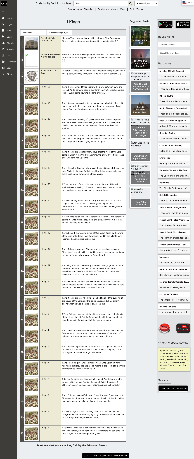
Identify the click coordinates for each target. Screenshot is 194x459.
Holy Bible (164, 182)
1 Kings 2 (45, 411)
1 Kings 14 (45, 216)
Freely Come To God (140, 41)
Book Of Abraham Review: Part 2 (140, 110)
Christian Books (167, 133)
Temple (139, 9)
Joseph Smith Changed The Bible (174, 207)
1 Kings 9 (45, 297)
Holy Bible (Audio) (168, 195)
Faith (132, 9)
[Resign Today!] (164, 328)
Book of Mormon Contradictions (174, 108)
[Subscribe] (183, 328)
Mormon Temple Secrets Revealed (174, 282)
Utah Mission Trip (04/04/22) (140, 157)
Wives (122, 9)
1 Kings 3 (45, 395)
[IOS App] (183, 24)
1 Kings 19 (45, 135)
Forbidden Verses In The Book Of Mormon (174, 170)
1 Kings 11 (45, 265)
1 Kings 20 (45, 119)
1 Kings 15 (45, 200)
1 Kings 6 (45, 346)
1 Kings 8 (45, 314)
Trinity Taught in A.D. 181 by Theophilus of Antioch (140, 177)
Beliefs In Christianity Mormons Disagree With (174, 83)
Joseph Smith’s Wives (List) (172, 244)
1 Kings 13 (45, 233)
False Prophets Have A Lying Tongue (50, 55)
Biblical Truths (166, 96)
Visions (114, 9)
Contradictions (75, 9)
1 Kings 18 (45, 151)
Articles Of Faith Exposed (171, 71)
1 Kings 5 (45, 362)
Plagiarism (89, 9)
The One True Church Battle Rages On (140, 63)
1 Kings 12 (45, 249)
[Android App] (165, 24)
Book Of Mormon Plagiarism (172, 120)
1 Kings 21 (45, 103)
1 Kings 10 (45, 281)
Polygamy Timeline (168, 294)
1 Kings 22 (45, 86)
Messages (164, 257)
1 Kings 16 (45, 184)
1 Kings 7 (45, 330)
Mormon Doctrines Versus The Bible (174, 269)
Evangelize (164, 158)
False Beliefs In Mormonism (48, 39)
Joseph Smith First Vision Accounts (174, 232)
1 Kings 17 (45, 168)
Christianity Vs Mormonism (53, 3)
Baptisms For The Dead (49, 71)
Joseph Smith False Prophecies (174, 220)
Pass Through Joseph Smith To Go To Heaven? (140, 87)
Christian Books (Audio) (170, 145)
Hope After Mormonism (140, 203)
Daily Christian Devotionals (173, 388)
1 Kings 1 (45, 427)
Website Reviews (167, 306)
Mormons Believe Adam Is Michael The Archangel (140, 131)
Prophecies (103, 9)
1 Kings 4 (45, 379)
